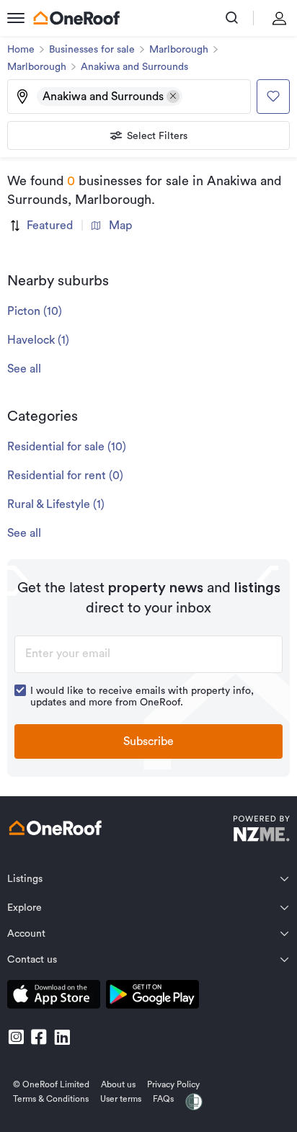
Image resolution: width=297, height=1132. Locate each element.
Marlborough (178, 50)
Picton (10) (34, 311)
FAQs (163, 1099)
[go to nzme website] (261, 830)
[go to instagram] (16, 1036)
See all (24, 369)
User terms (120, 1099)
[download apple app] (53, 997)
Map (120, 225)
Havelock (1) (38, 340)
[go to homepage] (76, 18)
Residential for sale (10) (66, 447)
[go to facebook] (39, 1036)
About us (118, 1084)
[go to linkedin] (62, 1036)
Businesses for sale (92, 50)
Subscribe (148, 741)
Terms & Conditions (51, 1099)
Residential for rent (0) (65, 475)
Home (21, 50)
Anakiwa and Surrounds (134, 67)
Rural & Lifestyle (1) (56, 504)
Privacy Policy (173, 1084)
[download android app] (152, 997)
